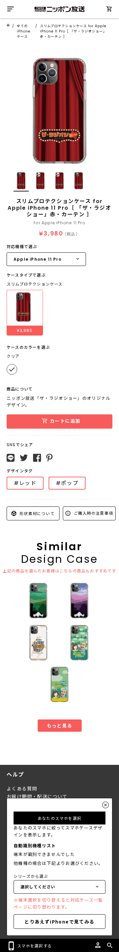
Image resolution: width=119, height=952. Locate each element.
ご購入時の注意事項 (92, 513)
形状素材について (36, 513)
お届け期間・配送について (37, 796)
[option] (59, 109)
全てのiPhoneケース (23, 31)
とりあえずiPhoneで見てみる (59, 921)
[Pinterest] (49, 458)
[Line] (11, 458)
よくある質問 (22, 788)
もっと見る (59, 725)
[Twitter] (24, 457)
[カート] (109, 10)
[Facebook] (37, 458)
